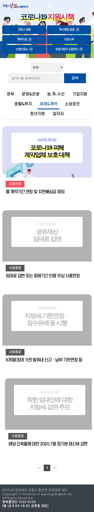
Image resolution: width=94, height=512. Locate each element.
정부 (10, 94)
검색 (75, 78)
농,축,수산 (56, 94)
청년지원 (37, 114)
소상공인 (72, 104)
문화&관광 (31, 94)
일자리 (58, 114)
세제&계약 (48, 104)
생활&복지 (23, 104)
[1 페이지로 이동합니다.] (39, 468)
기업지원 (79, 94)
